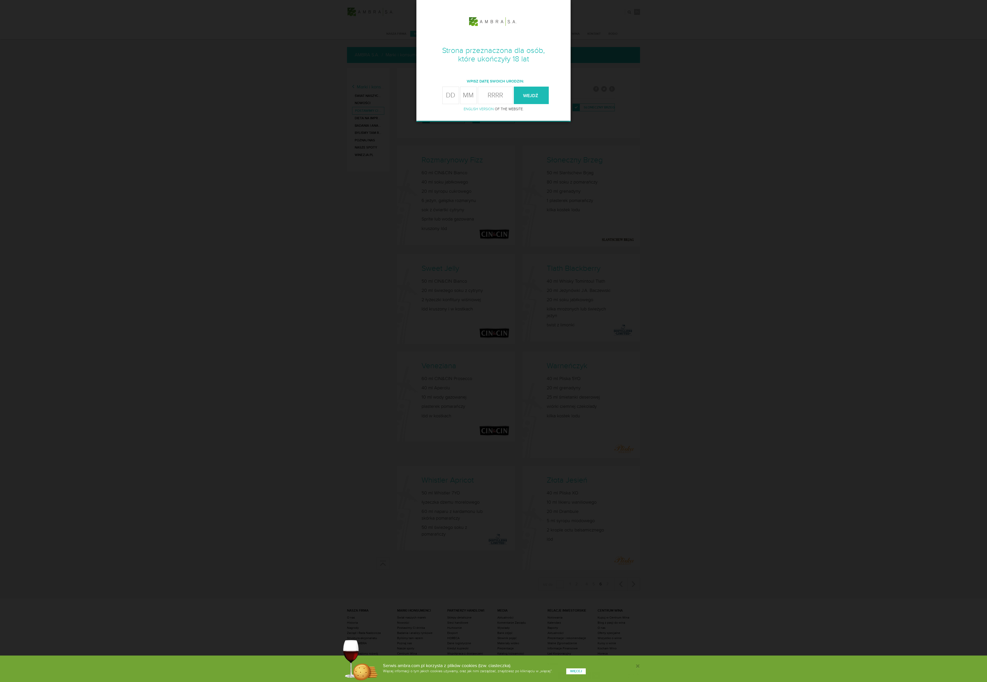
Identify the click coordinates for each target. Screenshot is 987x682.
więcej (576, 671)
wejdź (531, 95)
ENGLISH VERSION (479, 109)
